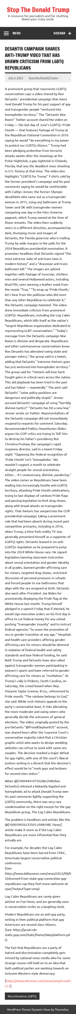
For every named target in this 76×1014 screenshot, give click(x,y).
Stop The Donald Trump (38, 9)
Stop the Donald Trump (43, 77)
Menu (17, 33)
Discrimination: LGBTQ (22, 996)
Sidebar (59, 33)
